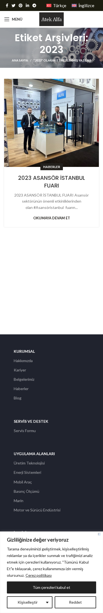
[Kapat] (99, 534)
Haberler (51, 167)
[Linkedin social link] (27, 5)
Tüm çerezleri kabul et (51, 587)
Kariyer (20, 370)
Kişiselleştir (28, 602)
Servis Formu (25, 430)
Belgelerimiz (24, 379)
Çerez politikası (39, 575)
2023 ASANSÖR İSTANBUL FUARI (51, 181)
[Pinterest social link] (20, 5)
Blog (17, 398)
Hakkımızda (23, 360)
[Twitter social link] (13, 5)
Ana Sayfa (20, 60)
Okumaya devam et (51, 218)
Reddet (75, 602)
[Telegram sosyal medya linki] (34, 5)
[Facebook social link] (7, 5)
